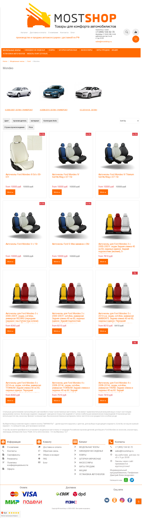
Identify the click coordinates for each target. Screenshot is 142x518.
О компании (53, 32)
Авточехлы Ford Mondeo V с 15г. (22, 244)
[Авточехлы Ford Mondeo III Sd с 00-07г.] (25, 153)
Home (5, 61)
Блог (73, 32)
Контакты (64, 32)
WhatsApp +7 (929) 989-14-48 (106, 34)
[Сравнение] (135, 32)
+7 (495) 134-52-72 (105, 32)
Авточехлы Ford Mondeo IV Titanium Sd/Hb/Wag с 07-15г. (116, 175)
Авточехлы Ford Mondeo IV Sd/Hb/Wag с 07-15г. (65, 175)
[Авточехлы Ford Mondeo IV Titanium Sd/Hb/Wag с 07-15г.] (117, 153)
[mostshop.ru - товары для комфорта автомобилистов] (71, 28)
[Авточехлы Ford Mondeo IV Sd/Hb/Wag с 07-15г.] (71, 153)
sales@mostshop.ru (104, 42)
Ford (29, 61)
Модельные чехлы (17, 61)
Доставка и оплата (38, 32)
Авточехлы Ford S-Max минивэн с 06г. (71, 244)
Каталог (24, 32)
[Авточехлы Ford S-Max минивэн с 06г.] (71, 222)
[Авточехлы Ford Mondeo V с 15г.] (25, 222)
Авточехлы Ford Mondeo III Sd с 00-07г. (23, 175)
